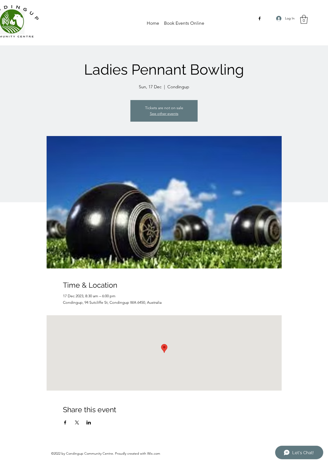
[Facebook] (259, 18)
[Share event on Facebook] (65, 422)
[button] (304, 19)
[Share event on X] (77, 422)
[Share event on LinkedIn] (88, 422)
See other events (164, 113)
